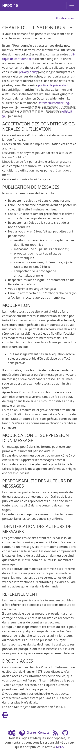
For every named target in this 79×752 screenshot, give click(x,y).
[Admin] (13, 733)
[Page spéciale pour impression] (5, 716)
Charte (31, 733)
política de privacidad (53, 85)
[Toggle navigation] (72, 5)
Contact (43, 733)
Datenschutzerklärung (53, 103)
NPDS (60, 747)
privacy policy (28, 72)
